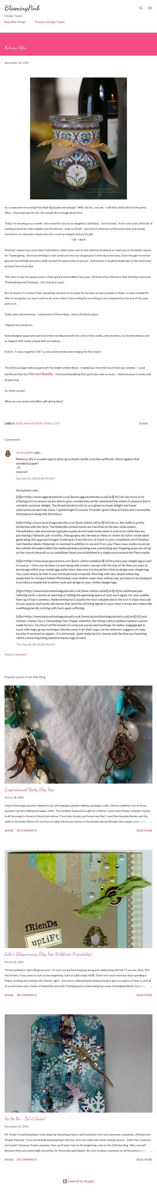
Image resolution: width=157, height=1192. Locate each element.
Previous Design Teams (50, 21)
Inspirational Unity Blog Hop (29, 789)
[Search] (141, 7)
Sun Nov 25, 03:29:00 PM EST (36, 478)
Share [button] (143, 423)
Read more (144, 830)
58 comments (27, 995)
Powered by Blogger (80, 1181)
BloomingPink (22, 8)
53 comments (27, 1159)
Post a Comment (15, 654)
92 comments (27, 830)
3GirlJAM (21, 423)
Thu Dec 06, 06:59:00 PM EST (36, 644)
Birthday (36, 423)
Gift (57, 423)
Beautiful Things (15, 21)
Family (48, 423)
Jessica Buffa (25, 452)
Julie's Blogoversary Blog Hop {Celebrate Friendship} (48, 954)
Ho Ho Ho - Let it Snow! (25, 1118)
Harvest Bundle (41, 374)
